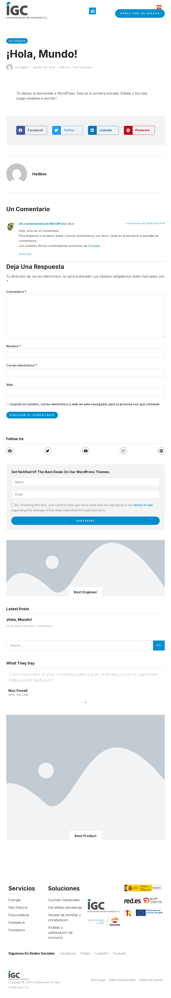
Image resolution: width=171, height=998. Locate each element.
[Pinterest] (161, 450)
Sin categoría (17, 40)
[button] (92, 11)
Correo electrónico (21, 365)
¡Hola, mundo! (19, 619)
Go (158, 645)
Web (9, 385)
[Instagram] (123, 450)
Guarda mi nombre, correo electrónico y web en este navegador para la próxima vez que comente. (85, 404)
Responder (25, 254)
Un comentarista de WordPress (43, 223)
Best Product (86, 836)
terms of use (143, 505)
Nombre (13, 346)
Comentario (16, 292)
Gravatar (94, 246)
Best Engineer (85, 592)
